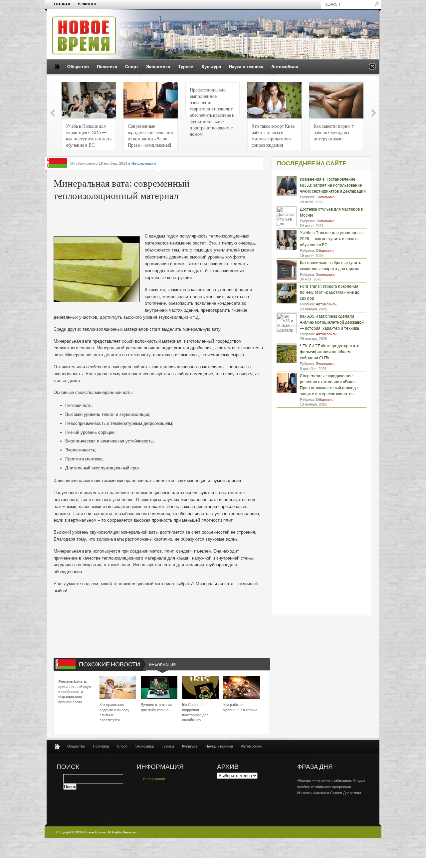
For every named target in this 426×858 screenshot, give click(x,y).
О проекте (88, 4)
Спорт (131, 66)
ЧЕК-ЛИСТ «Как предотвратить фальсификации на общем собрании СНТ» (329, 352)
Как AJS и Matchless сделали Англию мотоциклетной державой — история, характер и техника (332, 322)
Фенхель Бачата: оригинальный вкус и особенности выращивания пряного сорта (74, 691)
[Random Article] (372, 68)
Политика (107, 66)
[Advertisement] (155, 218)
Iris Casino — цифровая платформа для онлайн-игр (195, 712)
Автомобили (284, 66)
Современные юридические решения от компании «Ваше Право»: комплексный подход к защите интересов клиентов (150, 137)
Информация (143, 163)
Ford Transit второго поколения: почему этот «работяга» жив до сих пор (329, 292)
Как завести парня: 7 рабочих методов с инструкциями (334, 132)
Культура (211, 66)
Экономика (158, 66)
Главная (62, 4)
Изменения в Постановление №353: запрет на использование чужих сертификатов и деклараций (333, 185)
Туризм (186, 66)
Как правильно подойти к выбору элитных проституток (114, 712)
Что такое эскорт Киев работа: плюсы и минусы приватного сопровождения (273, 135)
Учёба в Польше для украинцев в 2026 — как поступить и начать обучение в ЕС (88, 135)
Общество (78, 66)
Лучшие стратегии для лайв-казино (156, 707)
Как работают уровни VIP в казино (240, 707)
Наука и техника (246, 66)
